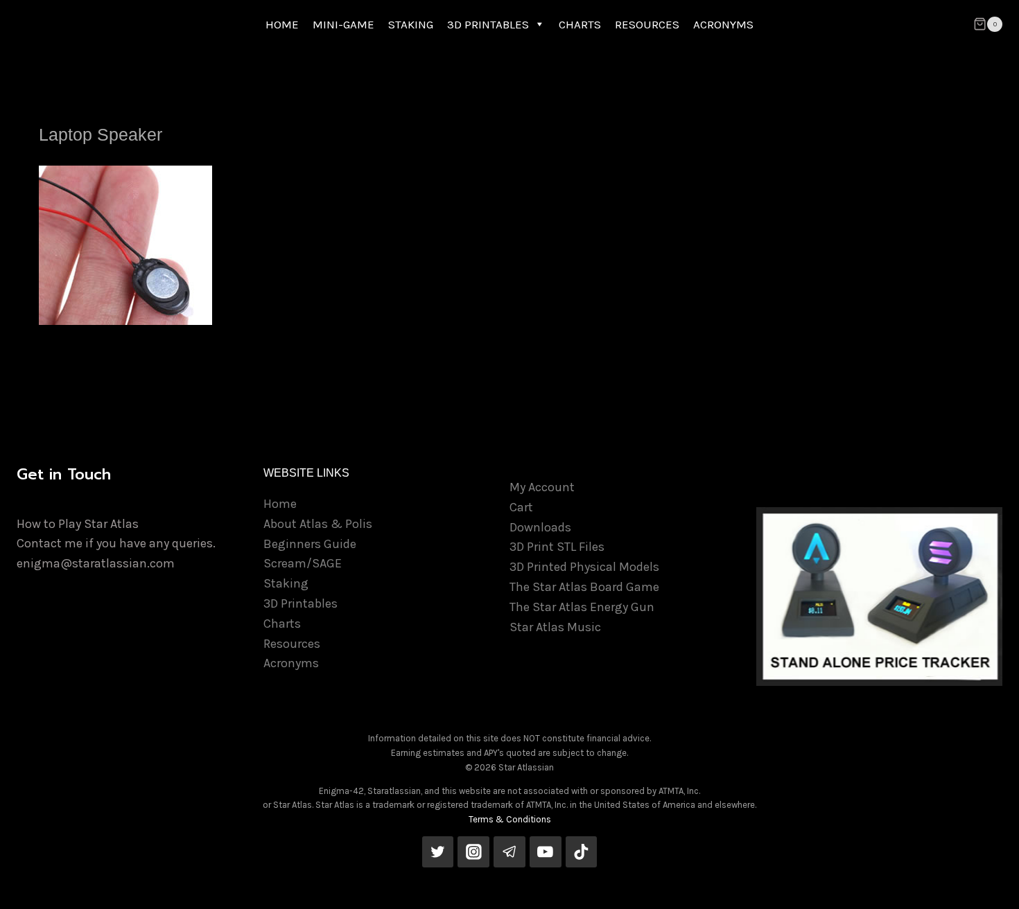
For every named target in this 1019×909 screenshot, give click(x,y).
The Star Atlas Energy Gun (581, 607)
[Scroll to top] (987, 884)
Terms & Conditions (510, 819)
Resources (291, 643)
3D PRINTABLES (488, 24)
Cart (521, 507)
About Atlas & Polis (317, 523)
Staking (285, 583)
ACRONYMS (723, 24)
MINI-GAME (343, 24)
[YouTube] (545, 852)
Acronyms (291, 663)
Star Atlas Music (555, 627)
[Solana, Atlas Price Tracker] (879, 596)
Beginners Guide (309, 543)
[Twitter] (438, 852)
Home (280, 503)
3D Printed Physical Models (584, 566)
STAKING (410, 24)
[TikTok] (582, 852)
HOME (282, 24)
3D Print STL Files (556, 546)
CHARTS (580, 24)
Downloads (540, 527)
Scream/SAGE (302, 563)
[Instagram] (473, 852)
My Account (542, 487)
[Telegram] (509, 852)
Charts (282, 623)
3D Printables (300, 603)
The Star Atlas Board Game (584, 586)
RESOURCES (647, 24)
